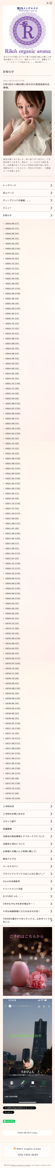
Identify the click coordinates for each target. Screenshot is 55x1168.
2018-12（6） (12, 668)
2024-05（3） (12, 358)
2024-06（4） (12, 353)
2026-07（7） (12, 228)
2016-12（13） (13, 788)
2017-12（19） (13, 728)
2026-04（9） (12, 243)
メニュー (7, 207)
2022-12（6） (12, 443)
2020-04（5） (12, 603)
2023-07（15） (13, 408)
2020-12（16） (13, 563)
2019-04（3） (12, 648)
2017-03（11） (13, 773)
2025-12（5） (12, 263)
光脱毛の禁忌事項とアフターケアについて (24, 836)
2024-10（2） (12, 333)
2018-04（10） (13, 708)
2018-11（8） (12, 673)
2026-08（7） (12, 223)
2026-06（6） (12, 233)
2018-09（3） (12, 683)
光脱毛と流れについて (14, 843)
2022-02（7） (12, 493)
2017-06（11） (13, 758)
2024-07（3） (12, 348)
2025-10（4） (12, 273)
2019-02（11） (13, 658)
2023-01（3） (12, 438)
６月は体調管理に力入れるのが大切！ (21, 911)
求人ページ (8, 192)
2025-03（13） (13, 308)
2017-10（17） (13, 738)
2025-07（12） (13, 288)
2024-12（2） (12, 323)
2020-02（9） (12, 613)
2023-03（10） (13, 428)
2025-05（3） (12, 298)
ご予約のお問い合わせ (14, 813)
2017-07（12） (13, 753)
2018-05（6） (12, 703)
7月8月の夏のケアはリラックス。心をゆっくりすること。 (27, 920)
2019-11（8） (12, 628)
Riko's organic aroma (20, 1165)
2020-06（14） (13, 593)
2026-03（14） (13, 248)
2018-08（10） (13, 688)
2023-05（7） (12, 418)
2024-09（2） (12, 338)
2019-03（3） (12, 653)
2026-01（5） (12, 258)
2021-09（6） (12, 518)
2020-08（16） (13, 583)
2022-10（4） (12, 453)
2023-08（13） (13, 403)
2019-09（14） (13, 638)
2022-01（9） (12, 498)
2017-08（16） (13, 748)
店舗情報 (7, 828)
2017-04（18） (13, 768)
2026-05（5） (12, 238)
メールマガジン (10, 866)
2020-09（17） (13, 578)
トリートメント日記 (13, 888)
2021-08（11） (13, 523)
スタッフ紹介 (9, 821)
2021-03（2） (12, 548)
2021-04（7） (12, 543)
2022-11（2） (12, 448)
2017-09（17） (13, 743)
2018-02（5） (12, 718)
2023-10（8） (12, 393)
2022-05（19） (13, 478)
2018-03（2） (12, 713)
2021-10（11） (13, 513)
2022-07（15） (13, 468)
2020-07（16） (13, 588)
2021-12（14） (13, 503)
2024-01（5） (12, 378)
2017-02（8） (12, 778)
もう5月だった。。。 (13, 896)
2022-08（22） (13, 463)
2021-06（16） (13, 533)
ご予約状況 (8, 806)
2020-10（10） (13, 573)
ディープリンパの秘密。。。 (17, 200)
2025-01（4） (12, 318)
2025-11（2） (12, 268)
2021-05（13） (13, 538)
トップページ (9, 185)
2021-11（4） (12, 508)
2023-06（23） (13, 413)
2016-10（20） (13, 798)
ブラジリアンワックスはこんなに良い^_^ (24, 873)
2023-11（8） (12, 388)
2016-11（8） (12, 793)
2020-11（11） (13, 568)
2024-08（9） (12, 343)
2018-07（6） (12, 693)
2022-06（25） (13, 473)
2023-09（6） (12, 398)
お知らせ (7, 215)
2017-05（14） (13, 763)
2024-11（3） (12, 328)
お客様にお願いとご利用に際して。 (20, 851)
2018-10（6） (12, 678)
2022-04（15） (13, 483)
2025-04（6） (12, 303)
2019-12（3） (12, 623)
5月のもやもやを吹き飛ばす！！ (19, 903)
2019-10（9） (12, 633)
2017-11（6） (12, 733)
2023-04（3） (12, 423)
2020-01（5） (12, 618)
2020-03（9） (12, 608)
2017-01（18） (13, 783)
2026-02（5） (12, 253)
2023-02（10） (13, 433)
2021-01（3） (12, 558)
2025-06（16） (13, 293)
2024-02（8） (12, 373)
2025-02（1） (12, 313)
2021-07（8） (12, 528)
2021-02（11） (13, 553)
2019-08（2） (12, 643)
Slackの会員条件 (11, 881)
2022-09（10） (13, 458)
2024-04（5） (12, 363)
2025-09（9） (12, 278)
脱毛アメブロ (9, 858)
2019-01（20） (13, 663)
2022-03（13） (13, 488)
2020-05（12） (13, 598)
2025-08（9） (12, 283)
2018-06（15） (13, 698)
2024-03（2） (12, 368)
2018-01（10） (13, 723)
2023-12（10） (13, 383)
